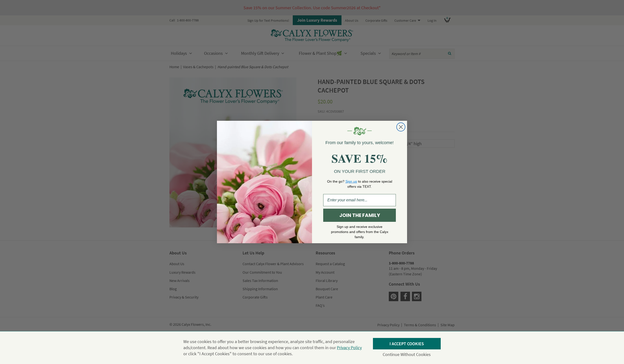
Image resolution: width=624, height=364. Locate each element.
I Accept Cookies (407, 343)
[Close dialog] (401, 127)
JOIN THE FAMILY (359, 215)
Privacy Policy (349, 347)
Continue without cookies (407, 354)
